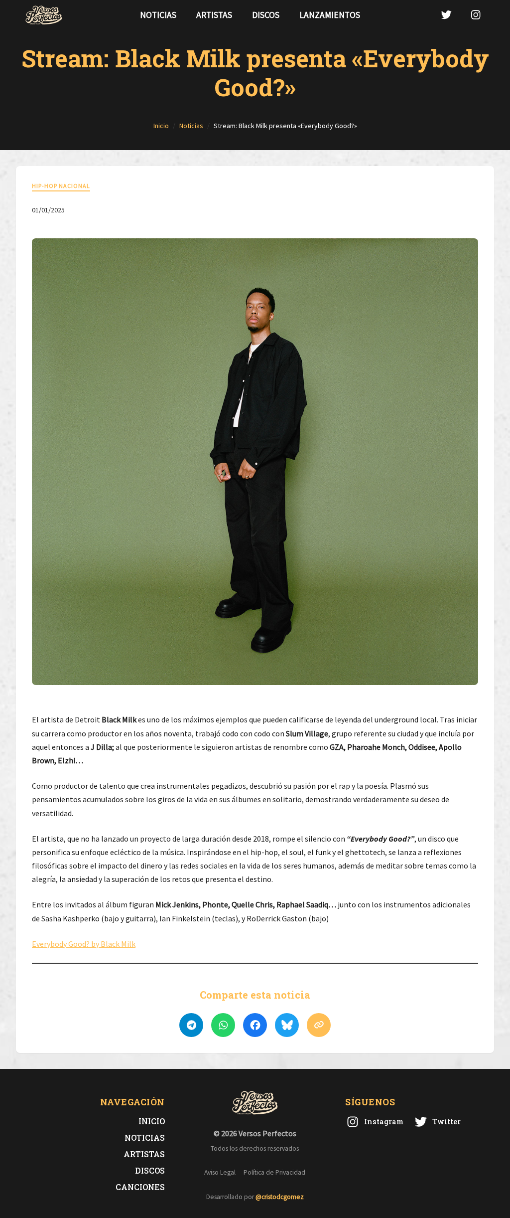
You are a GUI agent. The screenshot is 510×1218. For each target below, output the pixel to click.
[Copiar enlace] (319, 1025)
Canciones (140, 1187)
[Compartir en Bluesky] (287, 1025)
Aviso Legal (220, 1172)
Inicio (151, 1121)
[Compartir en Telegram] (191, 1025)
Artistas (214, 14)
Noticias (158, 14)
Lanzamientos (329, 14)
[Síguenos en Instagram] (475, 14)
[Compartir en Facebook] (255, 1025)
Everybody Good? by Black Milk (83, 944)
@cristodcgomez (279, 1197)
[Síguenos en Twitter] (446, 14)
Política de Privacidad (274, 1172)
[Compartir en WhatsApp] (223, 1025)
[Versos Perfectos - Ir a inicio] (44, 15)
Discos (265, 14)
